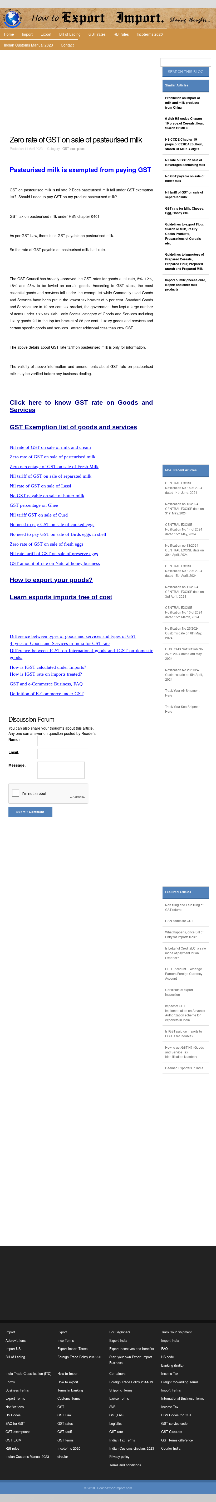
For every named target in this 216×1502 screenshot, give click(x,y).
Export (46, 34)
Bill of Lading (70, 34)
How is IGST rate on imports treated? (46, 674)
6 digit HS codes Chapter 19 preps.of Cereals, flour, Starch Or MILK (184, 123)
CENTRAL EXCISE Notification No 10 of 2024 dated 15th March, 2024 (183, 612)
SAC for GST (15, 1423)
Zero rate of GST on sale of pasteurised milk (52, 456)
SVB (112, 1406)
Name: (14, 739)
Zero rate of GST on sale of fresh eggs (47, 544)
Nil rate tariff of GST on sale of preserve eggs (54, 553)
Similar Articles (176, 85)
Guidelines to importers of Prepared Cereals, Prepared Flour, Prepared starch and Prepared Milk (184, 261)
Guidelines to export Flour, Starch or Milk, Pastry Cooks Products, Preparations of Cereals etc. (184, 233)
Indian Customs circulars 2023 (131, 1448)
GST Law (64, 1415)
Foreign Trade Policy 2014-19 (131, 1382)
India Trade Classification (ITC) (28, 1373)
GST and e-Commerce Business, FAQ (46, 684)
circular (62, 1456)
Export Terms (15, 1398)
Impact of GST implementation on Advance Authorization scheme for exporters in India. (185, 1012)
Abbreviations (16, 1340)
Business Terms (17, 1390)
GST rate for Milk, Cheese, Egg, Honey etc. (184, 210)
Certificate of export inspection (179, 992)
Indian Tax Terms (122, 1440)
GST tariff (64, 1431)
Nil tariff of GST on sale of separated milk (50, 476)
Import (27, 34)
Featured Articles (178, 892)
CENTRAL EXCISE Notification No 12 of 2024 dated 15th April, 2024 (183, 571)
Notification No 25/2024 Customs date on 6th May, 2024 (183, 633)
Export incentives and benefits (131, 1348)
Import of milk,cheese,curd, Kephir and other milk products (185, 285)
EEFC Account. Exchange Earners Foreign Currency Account (183, 973)
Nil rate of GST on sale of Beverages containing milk (185, 162)
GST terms (65, 1440)
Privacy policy (119, 1456)
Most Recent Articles (181, 470)
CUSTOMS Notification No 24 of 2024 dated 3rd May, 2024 (184, 654)
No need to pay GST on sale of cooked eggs (52, 524)
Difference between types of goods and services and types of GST (73, 636)
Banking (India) (172, 1365)
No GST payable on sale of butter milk (47, 495)
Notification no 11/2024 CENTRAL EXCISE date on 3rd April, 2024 (184, 591)
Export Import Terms (72, 1348)
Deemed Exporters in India (184, 1068)
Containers (117, 1373)
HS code (167, 1356)
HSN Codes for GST (176, 1415)
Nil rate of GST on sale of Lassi (40, 486)
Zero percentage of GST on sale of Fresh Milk (54, 466)
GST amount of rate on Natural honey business (55, 563)
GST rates (97, 34)
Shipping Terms (120, 1390)
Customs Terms (68, 1398)
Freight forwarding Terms (179, 1382)
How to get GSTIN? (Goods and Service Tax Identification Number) (184, 1052)
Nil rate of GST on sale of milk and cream (50, 447)
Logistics (115, 1423)
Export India (118, 1340)
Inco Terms (65, 1340)
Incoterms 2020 (150, 34)
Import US (13, 1348)
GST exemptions (73, 148)
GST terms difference (177, 1440)
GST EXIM (13, 1440)
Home (9, 34)
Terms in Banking (70, 1390)
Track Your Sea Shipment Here (183, 708)
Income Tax (169, 1373)
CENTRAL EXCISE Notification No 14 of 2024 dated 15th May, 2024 (183, 529)
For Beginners (119, 1332)
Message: (17, 765)
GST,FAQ (116, 1415)
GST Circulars (171, 1431)
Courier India (170, 1448)
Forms (10, 1382)
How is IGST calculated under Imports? (48, 667)
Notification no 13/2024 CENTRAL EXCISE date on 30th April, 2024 (184, 550)
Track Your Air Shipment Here (182, 692)
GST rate (116, 1431)
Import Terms (171, 1390)
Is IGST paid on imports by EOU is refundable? (184, 1033)
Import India (170, 1340)
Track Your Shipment (176, 1332)
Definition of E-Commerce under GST (47, 693)
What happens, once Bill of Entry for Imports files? (184, 934)
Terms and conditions (125, 1465)
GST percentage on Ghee (34, 505)
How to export (67, 1382)
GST (60, 1406)
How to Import (67, 1373)
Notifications (15, 1406)
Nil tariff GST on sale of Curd (39, 515)
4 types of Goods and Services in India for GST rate (60, 643)
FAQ (164, 1348)
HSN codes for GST (179, 920)
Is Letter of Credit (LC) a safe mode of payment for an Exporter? (185, 953)
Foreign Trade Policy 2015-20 (79, 1356)
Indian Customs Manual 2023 (28, 45)
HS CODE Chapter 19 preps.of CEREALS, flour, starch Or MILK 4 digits (184, 144)
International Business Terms (182, 1398)
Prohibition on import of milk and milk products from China (182, 103)
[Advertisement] (82, 93)
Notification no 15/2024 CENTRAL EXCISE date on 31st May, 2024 (184, 508)
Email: (13, 752)
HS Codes (13, 1415)
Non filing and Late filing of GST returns (184, 907)
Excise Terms (119, 1398)
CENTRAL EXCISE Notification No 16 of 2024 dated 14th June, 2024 (183, 488)
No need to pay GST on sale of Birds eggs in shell (58, 534)
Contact (67, 45)
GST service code (174, 1423)
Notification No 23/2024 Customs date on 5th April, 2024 (184, 674)
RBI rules (121, 34)
